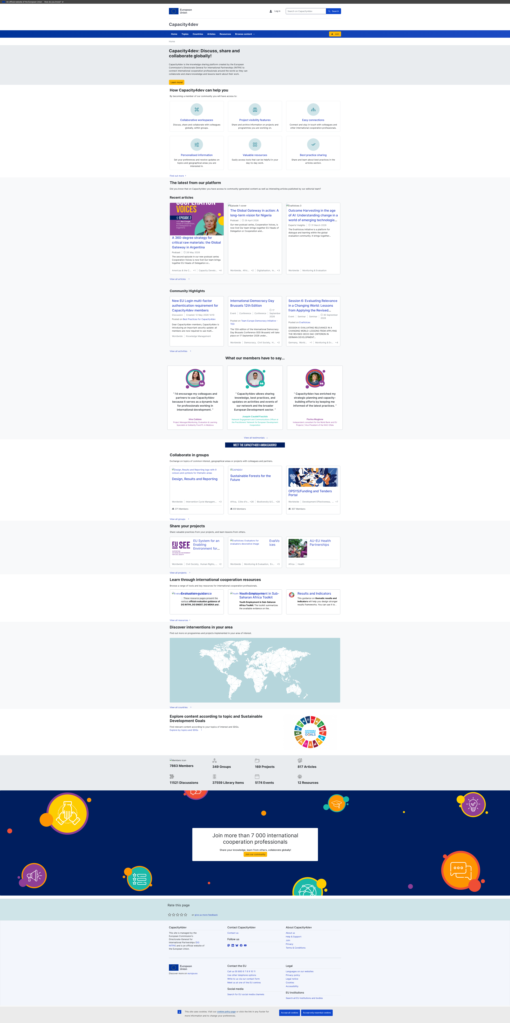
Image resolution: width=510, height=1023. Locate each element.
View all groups (178, 519)
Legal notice (292, 978)
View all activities (179, 351)
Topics (185, 34)
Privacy (289, 944)
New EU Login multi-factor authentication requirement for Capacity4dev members (195, 305)
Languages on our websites (299, 971)
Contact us (232, 933)
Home (174, 34)
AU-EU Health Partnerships (320, 543)
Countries (198, 34)
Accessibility (292, 986)
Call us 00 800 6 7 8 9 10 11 (241, 971)
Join (337, 34)
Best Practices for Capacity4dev (199, 319)
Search (335, 11)
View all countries (179, 707)
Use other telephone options (241, 975)
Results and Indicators (314, 593)
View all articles (178, 279)
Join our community (255, 854)
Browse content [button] (243, 34)
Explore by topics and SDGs (184, 730)
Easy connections (313, 120)
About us (290, 933)
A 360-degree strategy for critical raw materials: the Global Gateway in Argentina (196, 242)
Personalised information (197, 155)
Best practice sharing (313, 155)
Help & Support (293, 936)
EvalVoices (304, 322)
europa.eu (192, 973)
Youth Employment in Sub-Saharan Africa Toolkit (259, 595)
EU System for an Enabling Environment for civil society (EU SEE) (206, 548)
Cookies (290, 982)
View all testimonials (254, 437)
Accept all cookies (289, 1013)
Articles (211, 34)
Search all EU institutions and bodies (304, 998)
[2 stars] (172, 914)
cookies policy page (226, 1012)
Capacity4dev (183, 24)
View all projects (178, 572)
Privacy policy (293, 975)
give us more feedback (206, 914)
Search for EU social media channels (245, 994)
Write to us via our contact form (243, 978)
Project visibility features (255, 120)
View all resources (179, 620)
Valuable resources (255, 155)
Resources (225, 34)
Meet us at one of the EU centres (244, 982)
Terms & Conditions (295, 947)
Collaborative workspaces (196, 120)
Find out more (177, 175)
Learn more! (177, 82)
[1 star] (170, 914)
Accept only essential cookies (317, 1013)
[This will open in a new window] (180, 11)
